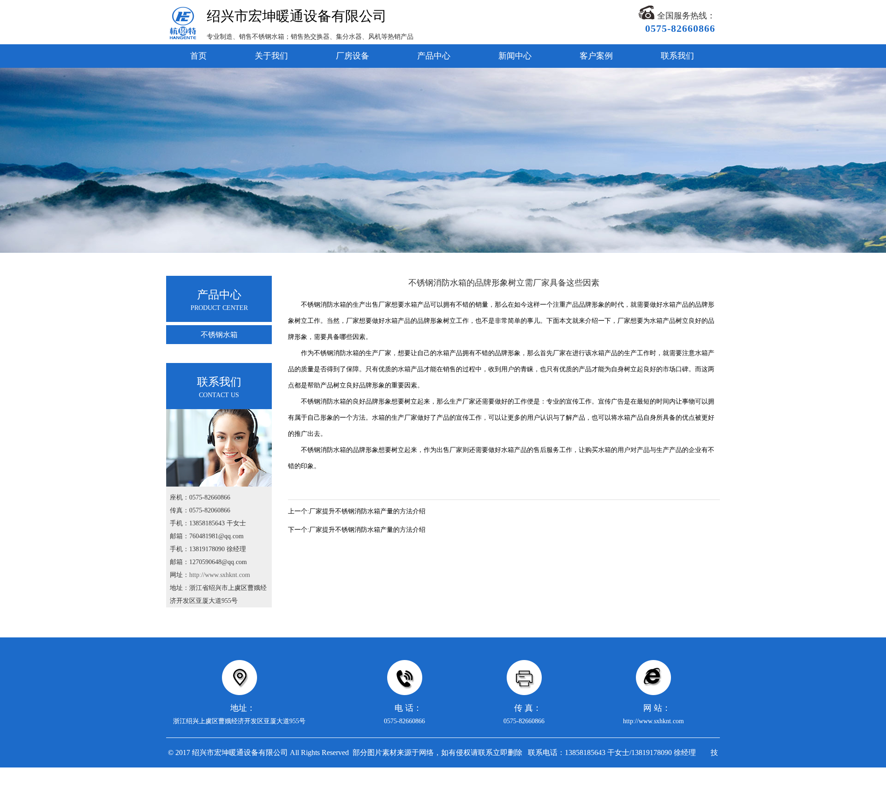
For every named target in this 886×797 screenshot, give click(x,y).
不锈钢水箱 (219, 335)
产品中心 (433, 55)
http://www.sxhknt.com (219, 574)
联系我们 (677, 55)
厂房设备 (352, 55)
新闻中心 (515, 55)
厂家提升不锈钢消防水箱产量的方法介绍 (367, 511)
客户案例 (596, 55)
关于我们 (271, 55)
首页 (198, 55)
